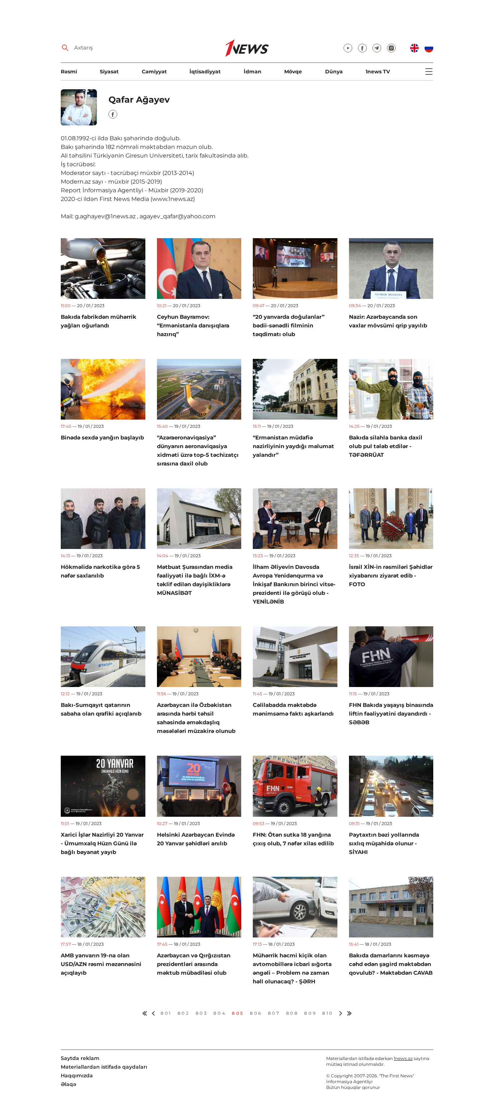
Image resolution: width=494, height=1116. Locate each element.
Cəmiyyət (154, 71)
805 (238, 1013)
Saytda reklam (80, 1058)
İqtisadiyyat (205, 71)
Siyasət (109, 71)
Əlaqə (68, 1084)
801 (166, 1013)
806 (256, 1013)
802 (184, 1013)
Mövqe (293, 71)
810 (327, 1013)
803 (202, 1013)
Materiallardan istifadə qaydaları (104, 1066)
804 (219, 1013)
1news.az (403, 1058)
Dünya (334, 71)
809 (310, 1013)
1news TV (378, 71)
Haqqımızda (77, 1075)
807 (274, 1013)
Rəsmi (69, 71)
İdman (252, 71)
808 (292, 1013)
